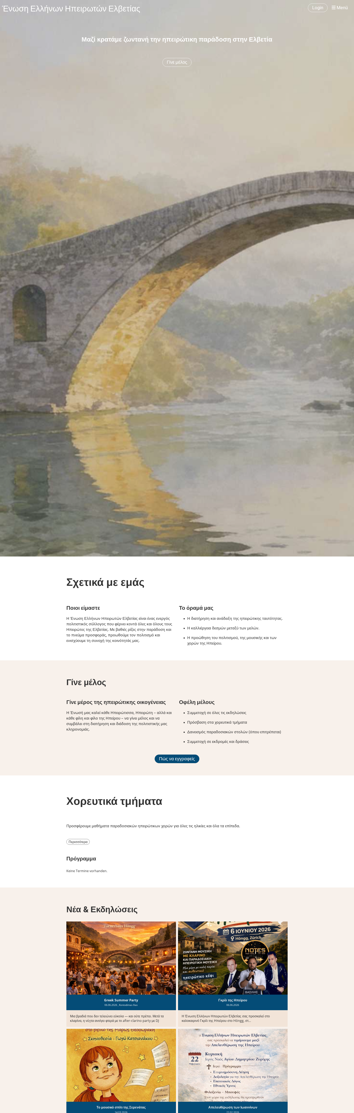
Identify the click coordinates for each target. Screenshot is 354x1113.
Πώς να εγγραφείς (177, 758)
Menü (342, 7)
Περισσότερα (78, 842)
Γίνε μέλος (177, 62)
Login (317, 7)
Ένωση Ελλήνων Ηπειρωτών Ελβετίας (71, 8)
